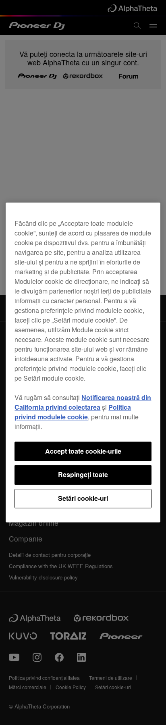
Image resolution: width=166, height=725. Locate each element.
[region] (83, 362)
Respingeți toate (83, 474)
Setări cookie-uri (83, 498)
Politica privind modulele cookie (73, 411)
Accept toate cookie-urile (83, 451)
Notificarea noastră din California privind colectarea (83, 402)
